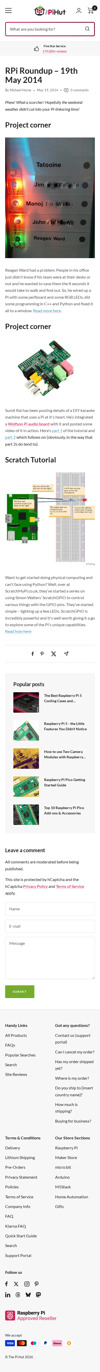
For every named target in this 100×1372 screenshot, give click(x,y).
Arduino (62, 1177)
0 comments (80, 90)
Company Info (17, 1206)
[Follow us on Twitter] (16, 1284)
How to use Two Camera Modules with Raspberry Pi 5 (63, 754)
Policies (12, 1186)
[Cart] (91, 10)
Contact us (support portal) (73, 1038)
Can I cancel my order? (74, 1051)
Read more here (47, 310)
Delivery (12, 1147)
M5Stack (63, 1186)
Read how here (18, 631)
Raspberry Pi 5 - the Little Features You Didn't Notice (65, 726)
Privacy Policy (35, 886)
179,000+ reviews (51, 51)
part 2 (10, 437)
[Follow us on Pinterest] (36, 1284)
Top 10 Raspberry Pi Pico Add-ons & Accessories (64, 810)
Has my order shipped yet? (74, 1065)
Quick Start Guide (21, 1235)
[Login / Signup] (79, 10)
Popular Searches (20, 1054)
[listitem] (33, 654)
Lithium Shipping (20, 1157)
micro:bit (63, 1167)
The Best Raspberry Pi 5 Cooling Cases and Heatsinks (63, 698)
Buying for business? (73, 1120)
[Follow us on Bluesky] (28, 1294)
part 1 (57, 430)
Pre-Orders (15, 1167)
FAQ (9, 1216)
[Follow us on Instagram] (26, 1284)
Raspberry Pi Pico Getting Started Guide (64, 782)
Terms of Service (70, 886)
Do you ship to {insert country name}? (74, 1091)
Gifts (59, 1206)
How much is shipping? (66, 1107)
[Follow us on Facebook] (6, 1284)
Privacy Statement (21, 1177)
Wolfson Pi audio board (28, 423)
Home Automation (71, 1196)
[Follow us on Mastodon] (38, 1294)
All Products (16, 1035)
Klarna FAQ (15, 1226)
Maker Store (66, 1157)
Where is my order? (72, 1078)
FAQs (10, 1044)
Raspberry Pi (66, 1147)
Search (11, 1064)
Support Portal (18, 1255)
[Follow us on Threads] (18, 1294)
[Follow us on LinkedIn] (7, 1294)
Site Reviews (16, 1074)
